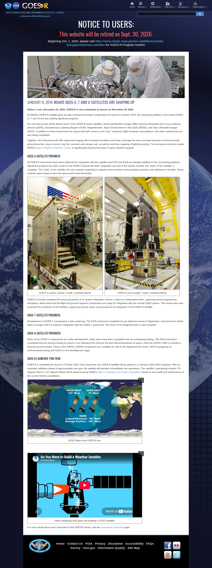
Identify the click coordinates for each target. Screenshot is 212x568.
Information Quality (111, 548)
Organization (199, 7)
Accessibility (134, 543)
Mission (141, 7)
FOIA (88, 543)
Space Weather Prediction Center (53, 147)
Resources (183, 7)
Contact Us (75, 543)
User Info (169, 7)
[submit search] (200, 14)
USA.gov (89, 548)
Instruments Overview (112, 527)
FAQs (150, 543)
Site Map (134, 548)
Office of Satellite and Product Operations (119, 372)
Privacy (100, 543)
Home (132, 7)
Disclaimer (115, 543)
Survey (75, 548)
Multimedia (155, 7)
